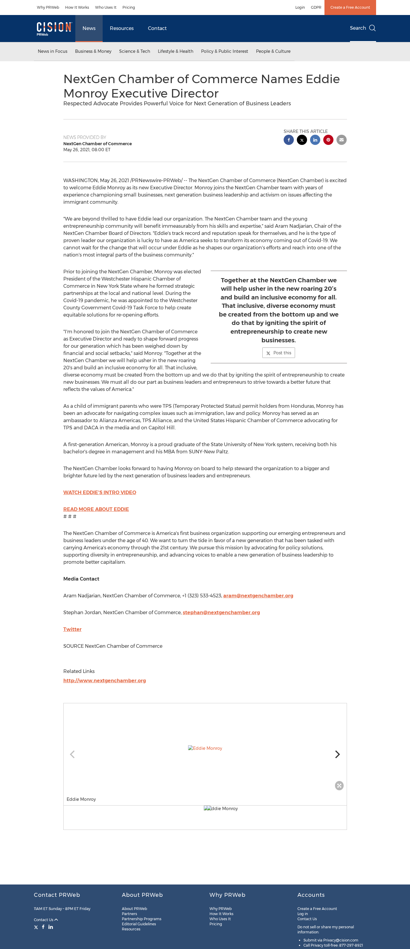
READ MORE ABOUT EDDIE (96, 509)
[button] (205, 748)
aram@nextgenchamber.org (258, 596)
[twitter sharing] (302, 140)
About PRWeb (134, 908)
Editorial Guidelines (139, 924)
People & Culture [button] (273, 51)
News (89, 28)
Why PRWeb (48, 7)
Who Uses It (105, 7)
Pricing (128, 7)
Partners (129, 913)
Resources (122, 28)
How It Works (77, 7)
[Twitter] (37, 927)
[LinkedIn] (51, 927)
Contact (157, 28)
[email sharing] (341, 140)
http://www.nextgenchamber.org (104, 680)
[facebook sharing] (289, 140)
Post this (282, 353)
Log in (302, 913)
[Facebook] (43, 927)
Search (358, 28)
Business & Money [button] (93, 51)
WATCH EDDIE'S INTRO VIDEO (99, 492)
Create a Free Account (350, 7)
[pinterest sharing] (328, 140)
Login (300, 7)
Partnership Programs (141, 919)
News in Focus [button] (52, 51)
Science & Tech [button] (134, 51)
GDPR (316, 7)
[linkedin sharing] (315, 140)
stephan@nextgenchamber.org (221, 612)
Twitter (72, 629)
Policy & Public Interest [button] (224, 51)
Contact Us (44, 919)
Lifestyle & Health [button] (175, 51)
